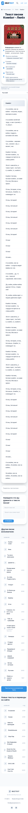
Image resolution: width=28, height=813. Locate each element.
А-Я (22, 3)
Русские (11, 670)
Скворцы (11, 636)
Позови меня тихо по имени (11, 570)
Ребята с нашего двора (10, 678)
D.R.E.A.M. (11, 763)
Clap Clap (11, 736)
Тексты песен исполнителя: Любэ (14, 689)
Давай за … (12, 562)
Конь (9, 549)
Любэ (16, 9)
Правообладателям (17, 798)
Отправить (8, 521)
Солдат (10, 584)
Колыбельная (12, 730)
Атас (9, 604)
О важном (11, 710)
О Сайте (7, 798)
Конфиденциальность (14, 803)
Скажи (10, 717)
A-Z (26, 3)
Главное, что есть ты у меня (11, 611)
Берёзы (10, 598)
